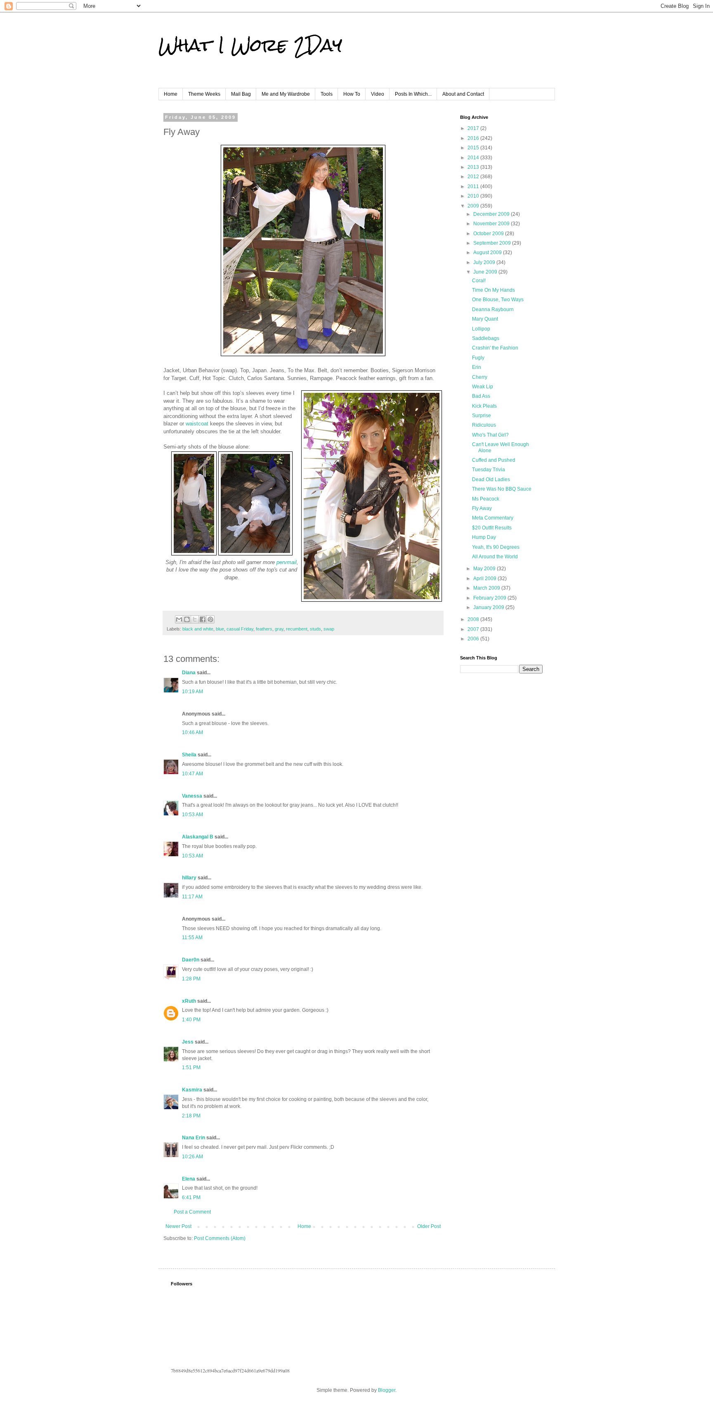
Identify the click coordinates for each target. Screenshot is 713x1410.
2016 (473, 138)
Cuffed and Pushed (493, 460)
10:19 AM (192, 691)
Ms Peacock (485, 499)
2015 (473, 148)
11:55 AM (192, 937)
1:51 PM (191, 1067)
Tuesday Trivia (488, 469)
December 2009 (492, 214)
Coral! (479, 280)
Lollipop (481, 329)
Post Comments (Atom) (220, 1238)
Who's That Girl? (490, 435)
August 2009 (488, 252)
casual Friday (240, 628)
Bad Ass (481, 396)
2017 (473, 128)
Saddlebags (485, 338)
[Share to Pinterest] (210, 619)
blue (220, 628)
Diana (189, 672)
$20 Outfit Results (492, 528)
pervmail (286, 562)
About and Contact (463, 94)
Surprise (481, 415)
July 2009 (484, 262)
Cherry (479, 377)
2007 (473, 629)
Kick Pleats (484, 406)
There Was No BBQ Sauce (501, 489)
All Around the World (495, 557)
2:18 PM (191, 1116)
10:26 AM (192, 1157)
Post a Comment (192, 1212)
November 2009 (492, 224)
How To (351, 94)
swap (328, 628)
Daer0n (190, 960)
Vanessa (192, 796)
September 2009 (492, 243)
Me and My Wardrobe (286, 94)
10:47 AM (192, 774)
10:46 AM (192, 732)
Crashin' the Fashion (495, 348)
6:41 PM (191, 1197)
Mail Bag (241, 94)
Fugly (478, 358)
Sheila (189, 755)
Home (170, 94)
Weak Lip (482, 387)
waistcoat (197, 423)
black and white (197, 628)
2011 (473, 186)
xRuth (189, 1001)
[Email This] (179, 619)
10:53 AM (192, 814)
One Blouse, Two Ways (498, 299)
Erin (476, 367)
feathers (264, 628)
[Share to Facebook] (202, 619)
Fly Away (482, 508)
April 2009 (485, 578)
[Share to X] (195, 619)
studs (315, 628)
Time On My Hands (493, 290)
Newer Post (178, 1226)
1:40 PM (191, 1020)
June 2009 (485, 272)
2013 (473, 167)
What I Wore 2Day (250, 45)
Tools (327, 94)
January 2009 (489, 607)
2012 (473, 176)
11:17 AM (192, 897)
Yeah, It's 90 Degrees (495, 547)
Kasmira (192, 1090)
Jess (188, 1042)
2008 (473, 619)
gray (279, 628)
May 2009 (485, 569)
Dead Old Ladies (491, 479)
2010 (473, 196)
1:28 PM (191, 979)
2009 (473, 206)
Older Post (429, 1226)
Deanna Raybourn (493, 309)
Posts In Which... (413, 94)
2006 (473, 639)
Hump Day (484, 537)
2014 (473, 158)
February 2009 (490, 598)
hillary (189, 878)
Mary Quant (485, 319)
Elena (188, 1179)
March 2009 (487, 588)
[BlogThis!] (187, 619)
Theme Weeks (204, 94)
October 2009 (489, 233)
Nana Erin (193, 1138)
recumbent (296, 628)
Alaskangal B (197, 837)
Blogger (386, 1390)
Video (377, 94)
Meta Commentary (492, 518)
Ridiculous (484, 425)
